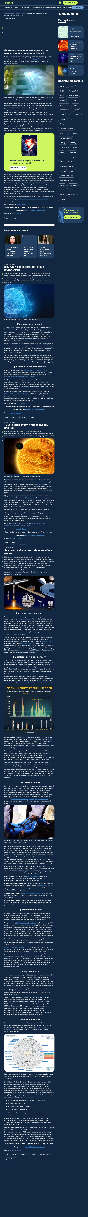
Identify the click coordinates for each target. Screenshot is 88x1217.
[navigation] (80, 3)
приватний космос (11, 1159)
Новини (7, 7)
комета (69, 161)
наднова (63, 171)
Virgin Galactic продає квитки (32, 893)
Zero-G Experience (33, 876)
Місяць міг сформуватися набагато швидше (32, 199)
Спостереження (33, 7)
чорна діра (72, 194)
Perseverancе (73, 96)
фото (62, 194)
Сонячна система (66, 129)
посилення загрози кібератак (34, 370)
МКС (70, 114)
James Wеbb (73, 91)
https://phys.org (21, 204)
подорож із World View (46, 885)
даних (49, 739)
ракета (62, 185)
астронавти (64, 147)
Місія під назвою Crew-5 (40, 1177)
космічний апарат (66, 166)
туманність (75, 190)
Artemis (62, 86)
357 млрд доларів (26, 643)
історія (62, 199)
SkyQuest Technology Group (26, 923)
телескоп (63, 190)
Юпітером (28, 498)
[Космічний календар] (60, 2)
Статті (12, 7)
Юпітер (62, 143)
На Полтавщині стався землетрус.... (75, 34)
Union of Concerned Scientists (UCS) (16, 947)
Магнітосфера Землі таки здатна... (75, 71)
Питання (72, 28)
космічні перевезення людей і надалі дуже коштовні (29, 799)
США (71, 119)
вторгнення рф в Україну (29, 1183)
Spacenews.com (21, 403)
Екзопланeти (23, 543)
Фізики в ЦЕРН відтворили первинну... (75, 59)
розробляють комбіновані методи (16, 394)
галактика (63, 157)
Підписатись (74, 217)
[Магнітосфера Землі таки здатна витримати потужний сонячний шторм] (63, 70)
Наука (17, 7)
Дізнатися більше (18, 167)
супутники (22, 417)
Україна (42, 7)
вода (75, 147)
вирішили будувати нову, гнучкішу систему (19, 376)
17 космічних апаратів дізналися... (74, 46)
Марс (78, 114)
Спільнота (70, 2)
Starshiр (32, 1154)
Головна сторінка (9, 13)
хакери (32, 417)
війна (13, 417)
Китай (62, 114)
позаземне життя (66, 176)
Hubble (62, 91)
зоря (73, 157)
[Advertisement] (29, 36)
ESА (71, 86)
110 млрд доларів (48, 641)
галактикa (72, 152)
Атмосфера (64, 105)
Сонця (38, 484)
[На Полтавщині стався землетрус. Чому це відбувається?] (63, 32)
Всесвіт (75, 105)
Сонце (62, 124)
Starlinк (23, 1154)
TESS (13, 543)
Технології (23, 7)
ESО (78, 86)
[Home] (8, 3)
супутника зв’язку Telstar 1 (28, 619)
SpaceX (14, 1154)
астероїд (72, 143)
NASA (62, 96)
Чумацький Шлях (66, 138)
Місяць (14, 218)
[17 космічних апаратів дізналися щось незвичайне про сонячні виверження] (63, 45)
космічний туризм (45, 1154)
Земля (76, 110)
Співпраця (61, 7)
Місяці (35, 59)
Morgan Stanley (24, 650)
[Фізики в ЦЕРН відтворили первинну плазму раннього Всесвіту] (63, 58)
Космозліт (77, 7)
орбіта (72, 171)
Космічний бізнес (51, 7)
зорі (61, 161)
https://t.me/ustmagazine (35, 210)
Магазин (68, 7)
